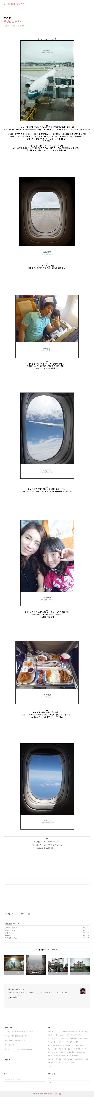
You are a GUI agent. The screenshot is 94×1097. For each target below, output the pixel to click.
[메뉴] (89, 4)
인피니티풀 (53, 1049)
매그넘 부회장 (53, 1038)
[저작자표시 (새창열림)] (29, 914)
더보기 (50, 1066)
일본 (50, 1035)
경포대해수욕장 (80, 1049)
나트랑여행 (80, 1045)
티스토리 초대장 (54, 1062)
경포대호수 (75, 1055)
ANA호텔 (7, 935)
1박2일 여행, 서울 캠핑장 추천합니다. (17, 1040)
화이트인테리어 (54, 1031)
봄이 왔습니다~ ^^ (11, 1045)
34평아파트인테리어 (70, 1031)
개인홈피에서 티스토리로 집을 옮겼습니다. (19, 1049)
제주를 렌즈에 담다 (74, 1035)
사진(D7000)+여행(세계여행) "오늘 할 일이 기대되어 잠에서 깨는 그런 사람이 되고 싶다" (38, 992)
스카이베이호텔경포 (75, 1038)
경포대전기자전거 (66, 1049)
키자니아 (71, 1052)
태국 (86, 1038)
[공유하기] (12, 914)
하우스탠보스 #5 (10, 938)
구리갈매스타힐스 (72, 1042)
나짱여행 (52, 1042)
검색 (43, 1079)
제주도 (60, 1042)
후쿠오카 (70, 1045)
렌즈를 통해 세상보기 (14, 4)
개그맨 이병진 (53, 1052)
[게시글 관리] (15, 914)
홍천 (63, 1052)
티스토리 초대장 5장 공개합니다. (16, 1036)
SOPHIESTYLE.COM (46, 1094)
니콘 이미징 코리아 (82, 1059)
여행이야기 (9, 924)
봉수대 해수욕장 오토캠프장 (58, 1055)
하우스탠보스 (59, 1035)
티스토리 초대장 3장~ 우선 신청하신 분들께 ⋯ (21, 1031)
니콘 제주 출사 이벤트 (56, 1045)
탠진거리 (7, 933)
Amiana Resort (69, 1062)
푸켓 (63, 1038)
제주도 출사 (82, 1052)
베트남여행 (84, 1031)
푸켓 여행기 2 (9, 930)
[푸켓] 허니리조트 (10, 928)
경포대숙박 (68, 1059)
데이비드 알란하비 (55, 1059)
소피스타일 (58, 1094)
